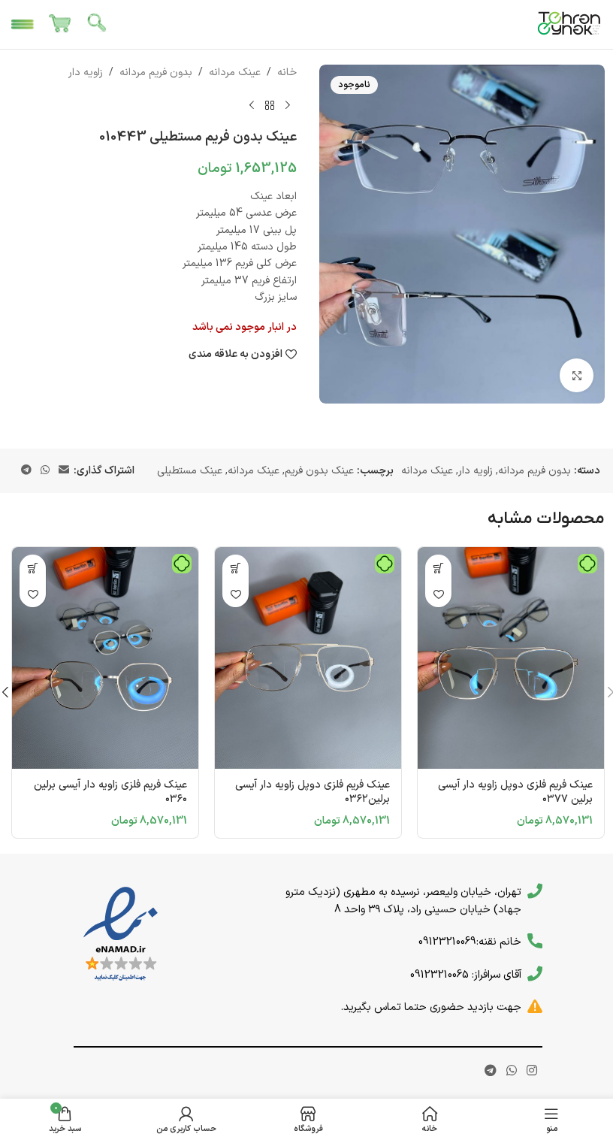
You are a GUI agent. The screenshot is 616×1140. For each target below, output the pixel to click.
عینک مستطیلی (189, 471)
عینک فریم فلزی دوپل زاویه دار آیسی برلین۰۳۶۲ (312, 792)
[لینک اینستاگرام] (532, 1071)
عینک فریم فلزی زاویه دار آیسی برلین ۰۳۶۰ (110, 792)
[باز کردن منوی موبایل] (22, 25)
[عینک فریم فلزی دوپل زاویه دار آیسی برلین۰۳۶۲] (308, 657)
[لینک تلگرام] (26, 471)
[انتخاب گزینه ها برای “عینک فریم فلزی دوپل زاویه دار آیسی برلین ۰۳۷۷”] (438, 568)
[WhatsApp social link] (45, 471)
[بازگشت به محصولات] (270, 105)
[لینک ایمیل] (64, 471)
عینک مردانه (235, 72)
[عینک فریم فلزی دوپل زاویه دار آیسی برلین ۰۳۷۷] (511, 657)
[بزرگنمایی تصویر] (576, 375)
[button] (235, 568)
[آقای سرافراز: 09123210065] (534, 973)
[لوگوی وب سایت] (569, 24)
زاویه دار (85, 72)
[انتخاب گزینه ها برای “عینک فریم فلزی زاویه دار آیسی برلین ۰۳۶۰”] (33, 568)
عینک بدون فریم (319, 471)
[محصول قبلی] (288, 105)
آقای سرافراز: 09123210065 (465, 974)
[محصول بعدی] (252, 105)
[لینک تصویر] (121, 934)
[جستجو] (97, 25)
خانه (287, 72)
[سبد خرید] (60, 24)
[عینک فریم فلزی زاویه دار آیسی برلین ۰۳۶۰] (105, 657)
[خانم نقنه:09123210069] (534, 940)
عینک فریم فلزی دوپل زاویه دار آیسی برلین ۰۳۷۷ (515, 792)
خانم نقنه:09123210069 (469, 941)
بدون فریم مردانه (155, 72)
